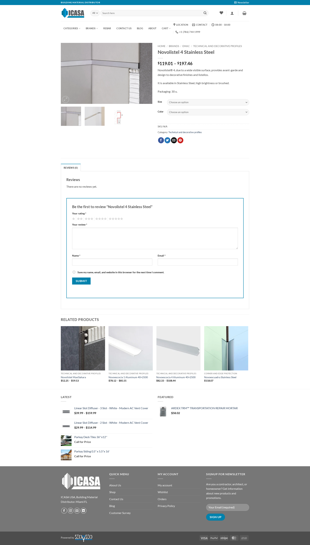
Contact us (123, 28)
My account (165, 485)
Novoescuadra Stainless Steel (220, 377)
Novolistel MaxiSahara (73, 377)
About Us (115, 485)
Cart (165, 28)
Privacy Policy (166, 506)
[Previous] (67, 73)
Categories (71, 28)
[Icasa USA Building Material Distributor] (73, 13)
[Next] (146, 73)
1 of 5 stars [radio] (73, 219)
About (152, 28)
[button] (241, 2)
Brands (91, 28)
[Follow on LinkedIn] (83, 511)
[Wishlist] (221, 13)
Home (161, 46)
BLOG (140, 28)
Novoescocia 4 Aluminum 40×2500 (176, 377)
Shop (112, 492)
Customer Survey (120, 513)
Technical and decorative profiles (217, 46)
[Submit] (205, 13)
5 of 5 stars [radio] (115, 219)
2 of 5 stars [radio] (79, 219)
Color (160, 112)
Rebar (107, 28)
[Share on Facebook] (161, 140)
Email (162, 255)
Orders (162, 499)
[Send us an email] (77, 511)
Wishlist (163, 492)
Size (160, 102)
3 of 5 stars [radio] (88, 219)
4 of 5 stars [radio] (100, 219)
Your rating (79, 213)
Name (76, 255)
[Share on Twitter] (167, 140)
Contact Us (116, 499)
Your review (79, 224)
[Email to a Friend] (174, 140)
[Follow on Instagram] (71, 511)
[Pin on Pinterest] (180, 140)
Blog (112, 506)
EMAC (186, 46)
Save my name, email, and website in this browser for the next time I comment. (121, 272)
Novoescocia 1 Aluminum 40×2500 (128, 377)
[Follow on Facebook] (64, 511)
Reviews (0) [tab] (71, 167)
